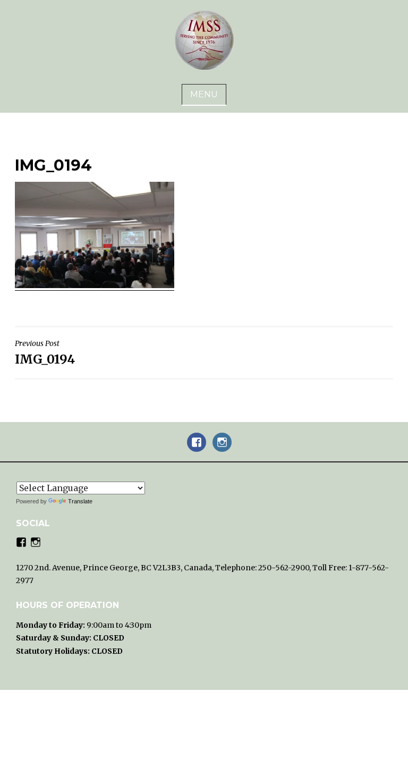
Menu (204, 94)
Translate (80, 501)
